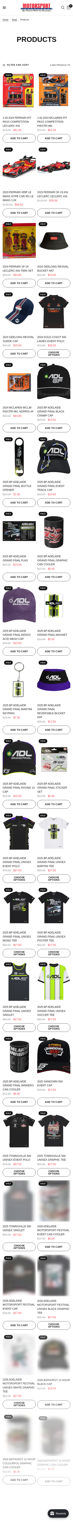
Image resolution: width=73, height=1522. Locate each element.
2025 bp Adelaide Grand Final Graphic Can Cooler (52, 560)
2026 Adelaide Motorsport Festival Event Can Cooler (53, 1230)
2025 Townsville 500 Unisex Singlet (17, 1228)
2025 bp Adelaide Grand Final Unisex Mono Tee (17, 936)
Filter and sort (18, 65)
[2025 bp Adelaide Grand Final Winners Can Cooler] (19, 1056)
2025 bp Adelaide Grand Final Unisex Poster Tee (51, 936)
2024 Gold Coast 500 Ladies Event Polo (51, 339)
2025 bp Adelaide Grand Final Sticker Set (52, 787)
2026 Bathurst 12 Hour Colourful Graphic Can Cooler (19, 1461)
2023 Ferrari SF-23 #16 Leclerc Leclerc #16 (52, 194)
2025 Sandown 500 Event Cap (50, 1083)
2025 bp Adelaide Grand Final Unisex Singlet (17, 1010)
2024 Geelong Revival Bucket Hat (52, 268)
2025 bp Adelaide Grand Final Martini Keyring (17, 709)
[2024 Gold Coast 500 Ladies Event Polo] (53, 312)
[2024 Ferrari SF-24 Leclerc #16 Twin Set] (19, 241)
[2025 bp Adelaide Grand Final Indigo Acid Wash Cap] (19, 605)
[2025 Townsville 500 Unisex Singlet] (19, 1201)
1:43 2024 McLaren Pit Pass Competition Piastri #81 (52, 121)
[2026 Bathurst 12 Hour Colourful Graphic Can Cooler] (19, 1432)
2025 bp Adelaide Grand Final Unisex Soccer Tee (51, 1010)
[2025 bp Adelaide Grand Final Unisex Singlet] (19, 982)
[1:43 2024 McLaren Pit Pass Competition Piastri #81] (53, 92)
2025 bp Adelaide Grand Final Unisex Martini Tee (51, 862)
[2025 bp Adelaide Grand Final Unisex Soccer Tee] (53, 982)
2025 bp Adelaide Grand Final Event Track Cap (50, 485)
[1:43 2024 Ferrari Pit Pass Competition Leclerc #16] (19, 92)
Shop (14, 19)
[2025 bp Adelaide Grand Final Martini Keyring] (19, 680)
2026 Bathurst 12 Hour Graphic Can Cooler (53, 1459)
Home (6, 19)
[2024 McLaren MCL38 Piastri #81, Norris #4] (19, 382)
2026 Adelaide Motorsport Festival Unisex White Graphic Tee (19, 1385)
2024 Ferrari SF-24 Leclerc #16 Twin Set (18, 268)
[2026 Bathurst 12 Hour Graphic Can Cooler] (53, 1432)
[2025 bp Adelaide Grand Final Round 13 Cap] (19, 758)
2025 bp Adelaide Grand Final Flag (15, 558)
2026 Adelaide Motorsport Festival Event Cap (19, 1304)
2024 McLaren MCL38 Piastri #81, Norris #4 (18, 409)
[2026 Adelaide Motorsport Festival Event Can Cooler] (53, 1201)
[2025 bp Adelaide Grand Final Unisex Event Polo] (19, 833)
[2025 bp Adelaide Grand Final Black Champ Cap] (53, 382)
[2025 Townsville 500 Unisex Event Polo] (19, 1130)
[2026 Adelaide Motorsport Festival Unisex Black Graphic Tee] (53, 1275)
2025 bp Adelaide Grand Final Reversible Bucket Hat (51, 711)
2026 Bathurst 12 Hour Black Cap (53, 1381)
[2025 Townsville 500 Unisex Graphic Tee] (53, 1130)
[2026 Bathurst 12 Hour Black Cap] (53, 1354)
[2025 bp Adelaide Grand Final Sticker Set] (53, 758)
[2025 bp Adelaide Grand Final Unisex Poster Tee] (53, 907)
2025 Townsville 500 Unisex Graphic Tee (51, 1157)
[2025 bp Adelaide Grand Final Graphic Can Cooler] (53, 531)
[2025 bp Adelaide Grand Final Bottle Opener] (19, 456)
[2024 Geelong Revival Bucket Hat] (53, 241)
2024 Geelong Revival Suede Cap (18, 339)
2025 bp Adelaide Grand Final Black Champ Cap (50, 411)
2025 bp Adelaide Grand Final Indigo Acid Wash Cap (17, 634)
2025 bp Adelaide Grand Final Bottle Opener (17, 485)
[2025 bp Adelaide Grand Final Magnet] (53, 605)
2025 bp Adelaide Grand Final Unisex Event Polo (17, 862)
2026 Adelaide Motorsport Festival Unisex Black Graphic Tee (53, 1306)
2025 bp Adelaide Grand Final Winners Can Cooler (18, 1085)
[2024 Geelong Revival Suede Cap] (19, 312)
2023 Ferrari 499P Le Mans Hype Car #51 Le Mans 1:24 (18, 196)
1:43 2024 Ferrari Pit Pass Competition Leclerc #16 (17, 121)
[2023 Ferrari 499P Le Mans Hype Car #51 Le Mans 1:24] (19, 167)
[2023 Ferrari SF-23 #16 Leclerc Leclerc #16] (53, 167)
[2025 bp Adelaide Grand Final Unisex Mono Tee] (19, 907)
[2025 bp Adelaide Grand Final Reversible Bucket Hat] (53, 680)
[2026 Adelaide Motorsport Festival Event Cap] (19, 1275)
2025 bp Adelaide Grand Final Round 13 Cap (19, 787)
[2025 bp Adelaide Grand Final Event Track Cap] (53, 456)
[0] (68, 7)
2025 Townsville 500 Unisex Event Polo (17, 1157)
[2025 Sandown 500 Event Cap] (53, 1056)
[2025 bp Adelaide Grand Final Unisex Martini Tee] (53, 833)
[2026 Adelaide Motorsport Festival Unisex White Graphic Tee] (19, 1354)
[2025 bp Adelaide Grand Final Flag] (19, 531)
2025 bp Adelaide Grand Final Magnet (52, 632)
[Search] (63, 7)
